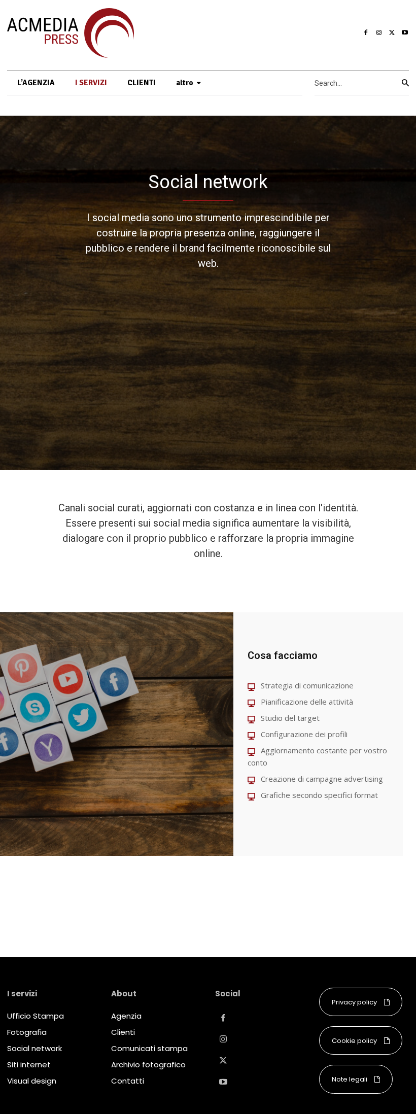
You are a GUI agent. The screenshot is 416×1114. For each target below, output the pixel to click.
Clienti (123, 1032)
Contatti (127, 1080)
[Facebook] (366, 33)
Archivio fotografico (148, 1064)
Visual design (31, 1080)
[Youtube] (405, 33)
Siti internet (29, 1064)
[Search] (405, 83)
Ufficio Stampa (35, 1016)
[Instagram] (379, 33)
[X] (392, 33)
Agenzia (126, 1016)
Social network (34, 1048)
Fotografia (27, 1032)
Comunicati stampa (149, 1048)
